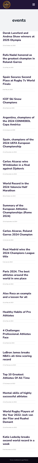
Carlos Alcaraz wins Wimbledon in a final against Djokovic (16, 165)
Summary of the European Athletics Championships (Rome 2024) (17, 211)
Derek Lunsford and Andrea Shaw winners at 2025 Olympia (18, 36)
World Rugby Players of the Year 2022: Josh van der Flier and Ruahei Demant (18, 417)
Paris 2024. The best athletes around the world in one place (16, 275)
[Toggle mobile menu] (33, 4)
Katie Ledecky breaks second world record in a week (18, 440)
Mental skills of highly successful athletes (17, 394)
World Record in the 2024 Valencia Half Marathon (16, 187)
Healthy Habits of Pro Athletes (17, 313)
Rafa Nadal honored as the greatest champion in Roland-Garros (19, 58)
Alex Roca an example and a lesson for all (17, 295)
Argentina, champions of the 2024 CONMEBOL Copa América (18, 121)
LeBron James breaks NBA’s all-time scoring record (17, 356)
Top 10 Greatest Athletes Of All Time (16, 376)
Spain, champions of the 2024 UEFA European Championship (18, 143)
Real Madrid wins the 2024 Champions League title (18, 253)
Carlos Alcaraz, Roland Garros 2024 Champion (18, 232)
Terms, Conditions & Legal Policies (19, 460)
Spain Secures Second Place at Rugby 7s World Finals (19, 80)
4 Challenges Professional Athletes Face (17, 334)
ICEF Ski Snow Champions (12, 100)
